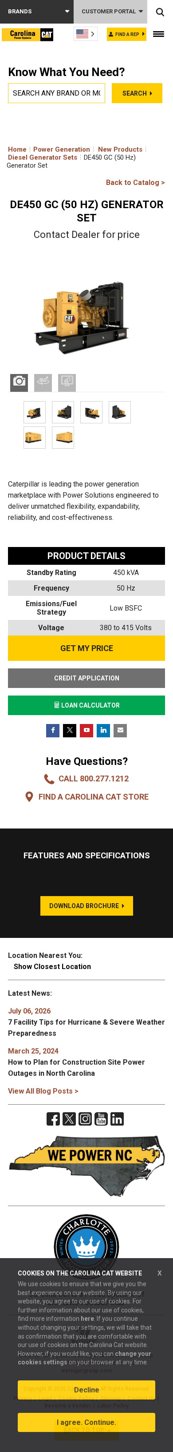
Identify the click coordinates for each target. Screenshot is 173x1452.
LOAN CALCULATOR (90, 705)
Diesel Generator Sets (42, 157)
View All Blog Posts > (43, 1091)
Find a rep (127, 34)
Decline (86, 1390)
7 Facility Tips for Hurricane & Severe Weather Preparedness (86, 1022)
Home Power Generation (49, 149)
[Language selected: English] (86, 34)
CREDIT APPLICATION (86, 678)
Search (134, 93)
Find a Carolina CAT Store (94, 796)
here (87, 1318)
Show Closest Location (52, 966)
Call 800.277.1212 (94, 778)
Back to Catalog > (135, 182)
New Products (120, 149)
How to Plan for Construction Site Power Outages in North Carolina (76, 1062)
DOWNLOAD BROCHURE (84, 905)
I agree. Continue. (86, 1422)
